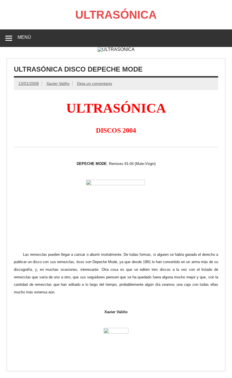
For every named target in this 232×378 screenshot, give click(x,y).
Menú (24, 37)
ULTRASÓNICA (116, 14)
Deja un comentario (94, 83)
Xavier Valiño (58, 83)
